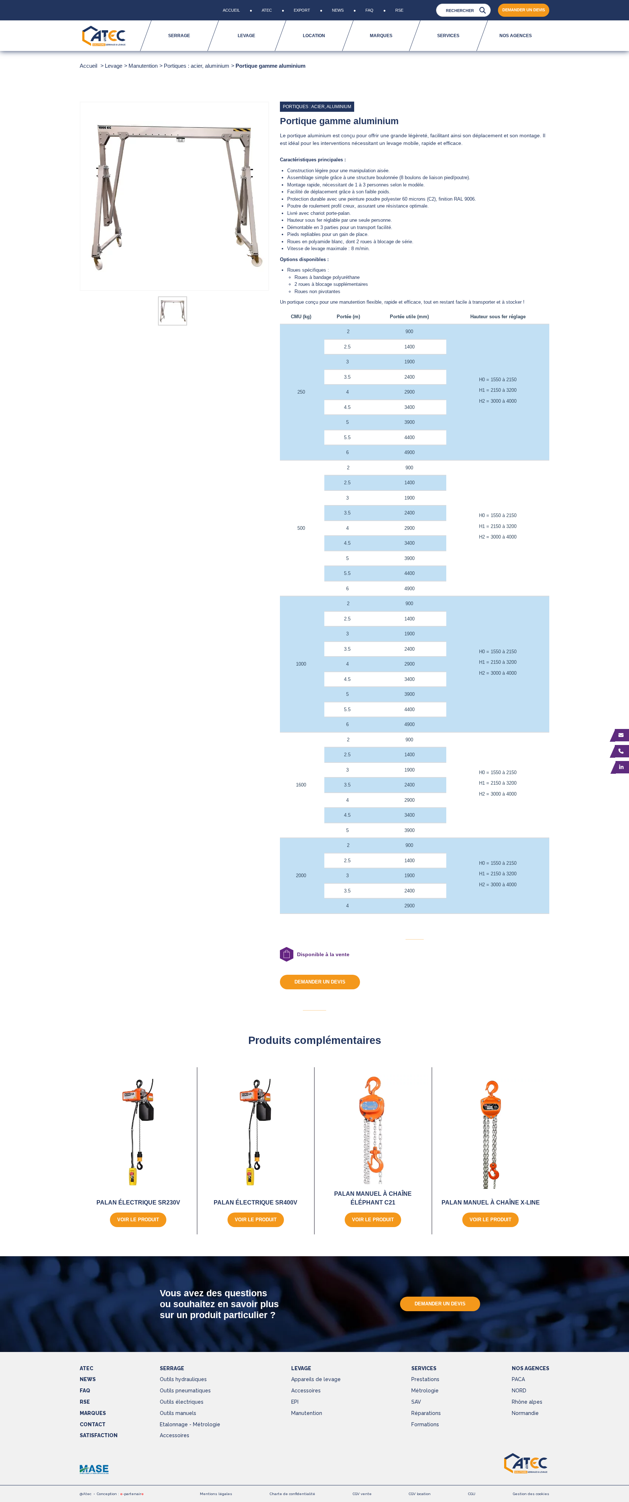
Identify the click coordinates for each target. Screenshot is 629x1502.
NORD (519, 1390)
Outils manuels (178, 1413)
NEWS (88, 1379)
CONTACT (93, 1424)
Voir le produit (138, 1219)
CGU (471, 1494)
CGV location (420, 1494)
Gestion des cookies (531, 1494)
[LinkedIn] (622, 767)
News (338, 10)
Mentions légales (216, 1494)
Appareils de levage (316, 1379)
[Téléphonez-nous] (622, 751)
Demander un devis (319, 982)
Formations (425, 1424)
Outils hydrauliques (183, 1379)
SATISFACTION (99, 1435)
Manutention (306, 1413)
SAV (416, 1402)
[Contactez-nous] (622, 735)
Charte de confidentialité (292, 1494)
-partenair (132, 1494)
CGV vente (362, 1494)
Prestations (425, 1379)
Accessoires (174, 1435)
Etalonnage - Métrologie (190, 1424)
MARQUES (93, 1413)
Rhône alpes (527, 1402)
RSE (399, 10)
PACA (518, 1379)
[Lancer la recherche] (482, 10)
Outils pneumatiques (185, 1390)
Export (302, 10)
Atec (267, 10)
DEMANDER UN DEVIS (523, 10)
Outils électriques (181, 1402)
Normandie (525, 1413)
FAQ (369, 10)
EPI (294, 1402)
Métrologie (425, 1390)
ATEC (86, 1368)
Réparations (426, 1413)
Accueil (231, 10)
